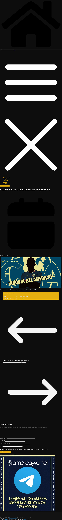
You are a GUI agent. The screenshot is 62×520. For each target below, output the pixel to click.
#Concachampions (7, 292)
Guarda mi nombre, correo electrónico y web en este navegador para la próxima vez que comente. (25, 449)
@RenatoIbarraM (12, 296)
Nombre (2, 440)
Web (1, 446)
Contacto (5, 183)
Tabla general (6, 178)
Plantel (4, 179)
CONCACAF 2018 (5, 186)
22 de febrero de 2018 (30, 298)
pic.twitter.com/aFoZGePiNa (35, 296)
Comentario (3, 438)
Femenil (5, 182)
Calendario (5, 180)
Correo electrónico (5, 443)
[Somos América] (31, 48)
